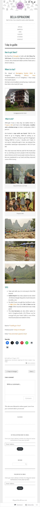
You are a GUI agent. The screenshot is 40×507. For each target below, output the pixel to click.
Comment (28, 398)
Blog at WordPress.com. (20, 500)
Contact (20, 39)
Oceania (20, 36)
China (32, 371)
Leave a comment (31, 363)
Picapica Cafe (9, 125)
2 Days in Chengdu (19, 330)
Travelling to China (15, 325)
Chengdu (15, 56)
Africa (20, 27)
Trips (34, 360)
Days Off (22, 360)
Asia (20, 32)
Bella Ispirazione (20, 17)
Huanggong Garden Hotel (24, 73)
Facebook (20, 417)
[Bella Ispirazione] (20, 5)
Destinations (14, 360)
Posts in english (28, 360)
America (20, 29)
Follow (20, 449)
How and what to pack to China (17, 334)
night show (13, 304)
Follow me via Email (20, 474)
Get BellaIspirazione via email (20, 435)
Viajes (6, 361)
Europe (20, 34)
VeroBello (8, 358)
